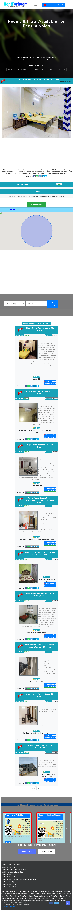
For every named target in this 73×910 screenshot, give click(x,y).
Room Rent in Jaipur (26, 896)
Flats (37, 69)
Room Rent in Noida (37, 891)
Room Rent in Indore (19, 898)
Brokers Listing (46, 851)
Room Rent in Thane (34, 898)
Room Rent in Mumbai (8, 891)
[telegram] (45, 176)
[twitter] (39, 176)
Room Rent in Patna (43, 900)
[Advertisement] (36, 43)
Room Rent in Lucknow (42, 896)
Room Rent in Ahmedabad (20, 894)
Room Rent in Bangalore (53, 891)
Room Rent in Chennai (37, 894)
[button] (6, 829)
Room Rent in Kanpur (58, 896)
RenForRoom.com (9, 906)
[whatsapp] (37, 176)
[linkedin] (42, 176)
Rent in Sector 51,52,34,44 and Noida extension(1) (19, 879)
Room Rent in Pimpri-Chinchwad (24, 900)
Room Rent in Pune (12, 896)
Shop (50, 69)
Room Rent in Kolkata (53, 894)
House (44, 69)
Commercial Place (60, 69)
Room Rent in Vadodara (58, 900)
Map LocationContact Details (50, 382)
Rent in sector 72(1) (8, 882)
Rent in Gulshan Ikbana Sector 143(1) (14, 869)
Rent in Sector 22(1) (8, 877)
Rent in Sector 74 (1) (9, 884)
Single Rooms (11, 69)
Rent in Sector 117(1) (9, 874)
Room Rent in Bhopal (49, 898)
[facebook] (34, 176)
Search (52, 305)
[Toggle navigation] (35, 5)
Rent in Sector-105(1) (9, 887)
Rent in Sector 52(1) (8, 867)
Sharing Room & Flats (25, 69)
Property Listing (27, 851)
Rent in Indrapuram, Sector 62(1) (13, 872)
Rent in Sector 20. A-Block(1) (12, 864)
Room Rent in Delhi (23, 891)
